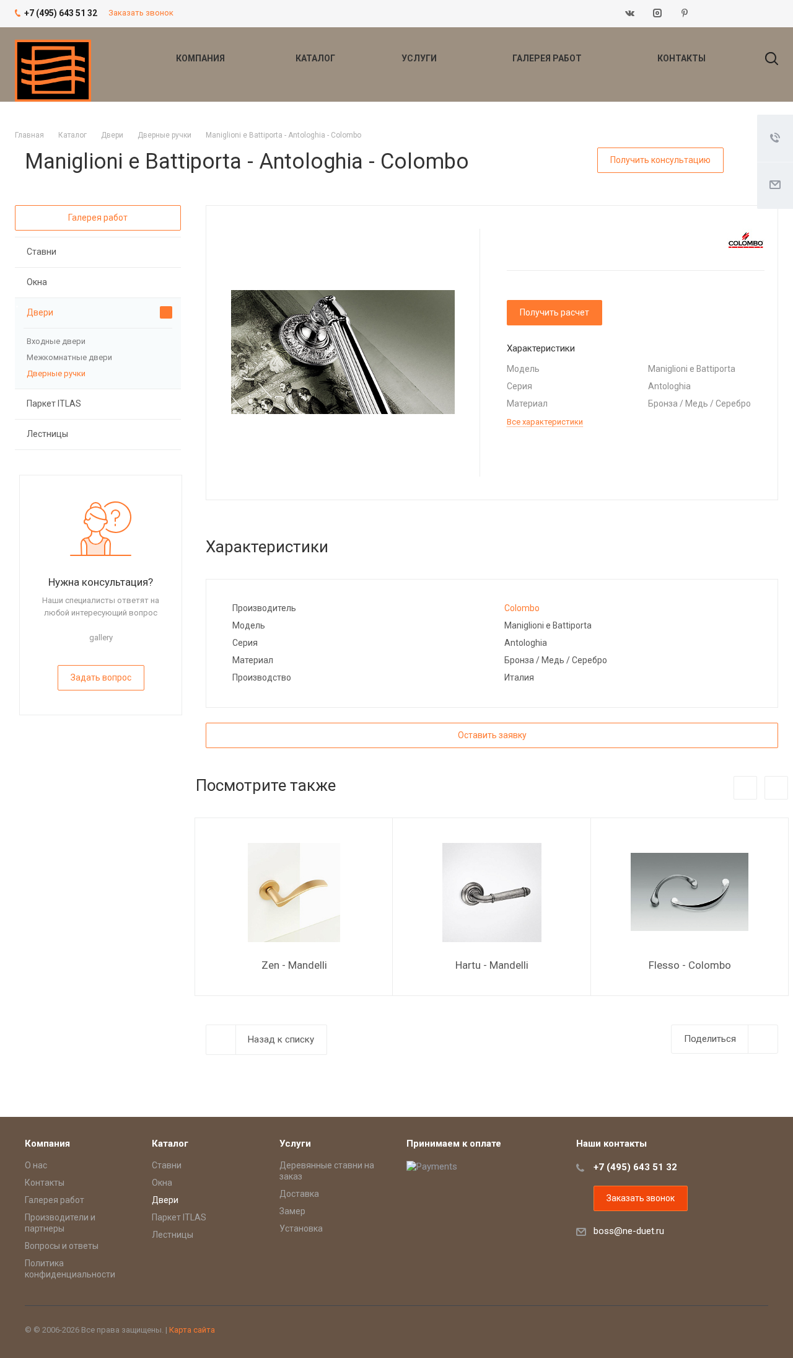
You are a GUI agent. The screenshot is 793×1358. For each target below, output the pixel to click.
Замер (292, 1211)
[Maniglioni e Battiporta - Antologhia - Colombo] (343, 351)
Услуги (420, 58)
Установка (301, 1228)
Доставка (299, 1194)
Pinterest (684, 13)
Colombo (522, 608)
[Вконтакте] (630, 13)
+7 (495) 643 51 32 (635, 1167)
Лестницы (47, 434)
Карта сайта (192, 1329)
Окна (37, 282)
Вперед (776, 788)
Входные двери (56, 341)
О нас (36, 1165)
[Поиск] (765, 58)
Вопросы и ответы (62, 1246)
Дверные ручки (56, 373)
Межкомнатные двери (69, 357)
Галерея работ (548, 58)
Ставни (41, 252)
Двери (40, 312)
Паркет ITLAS (54, 403)
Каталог (316, 58)
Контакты (681, 58)
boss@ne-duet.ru (629, 1231)
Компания (201, 58)
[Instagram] (657, 13)
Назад (745, 788)
